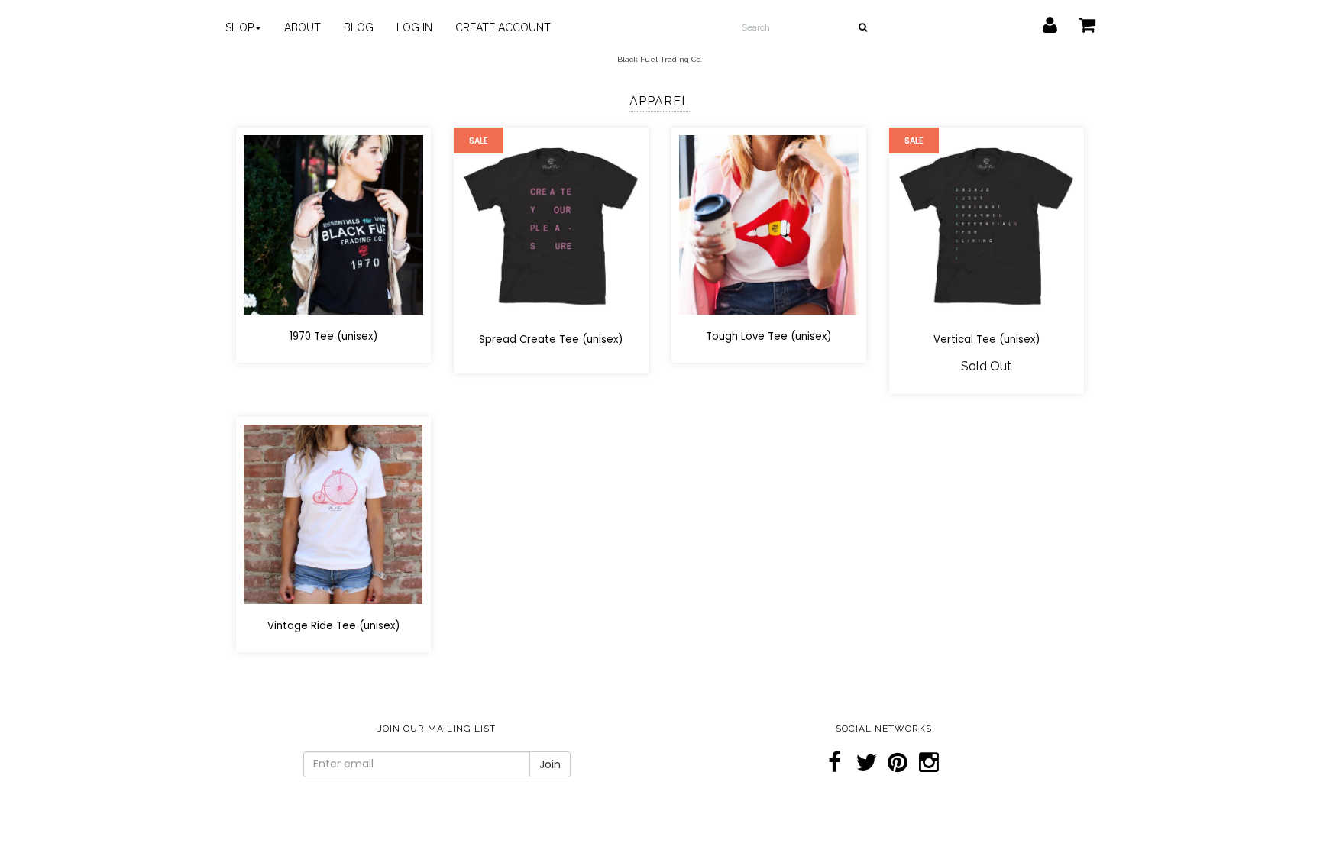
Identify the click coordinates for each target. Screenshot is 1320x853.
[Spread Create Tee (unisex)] (551, 226)
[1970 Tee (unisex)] (333, 224)
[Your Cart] (1077, 21)
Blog (359, 27)
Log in (414, 27)
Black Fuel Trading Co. (659, 59)
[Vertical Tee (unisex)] (986, 226)
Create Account (503, 27)
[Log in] (1040, 21)
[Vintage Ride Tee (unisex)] (333, 514)
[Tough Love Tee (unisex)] (769, 224)
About (302, 27)
